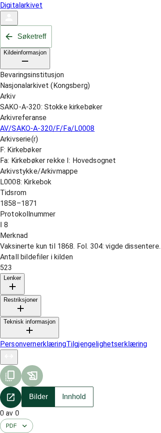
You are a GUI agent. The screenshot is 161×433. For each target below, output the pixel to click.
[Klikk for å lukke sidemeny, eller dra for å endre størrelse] (9, 357)
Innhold (74, 396)
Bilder (38, 396)
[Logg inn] (9, 18)
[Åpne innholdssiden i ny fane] (10, 397)
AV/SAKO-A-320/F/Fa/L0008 (47, 128)
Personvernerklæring (33, 344)
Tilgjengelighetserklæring (107, 344)
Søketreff (31, 36)
